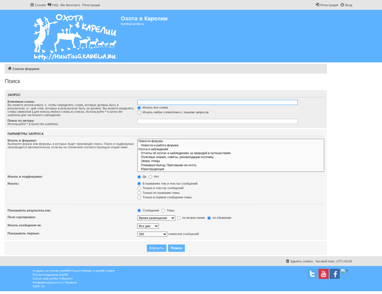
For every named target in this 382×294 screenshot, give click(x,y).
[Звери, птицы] (231, 161)
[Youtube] (324, 274)
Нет (156, 176)
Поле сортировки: (22, 217)
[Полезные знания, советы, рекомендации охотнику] (231, 157)
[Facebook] (335, 274)
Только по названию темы (161, 192)
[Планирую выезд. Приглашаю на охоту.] (231, 165)
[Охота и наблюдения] (231, 149)
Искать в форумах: (22, 140)
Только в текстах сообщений (162, 188)
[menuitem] (52, 5)
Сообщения (150, 210)
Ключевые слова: (21, 101)
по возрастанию (193, 217)
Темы (170, 210)
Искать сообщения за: (24, 225)
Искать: (13, 183)
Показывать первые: (24, 233)
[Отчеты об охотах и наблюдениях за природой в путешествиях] (231, 153)
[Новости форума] (231, 141)
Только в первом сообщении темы (167, 197)
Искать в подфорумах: (25, 176)
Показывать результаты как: (29, 210)
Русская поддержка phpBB (50, 274)
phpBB (64, 270)
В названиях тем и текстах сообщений (169, 183)
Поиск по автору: (21, 120)
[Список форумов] (75, 36)
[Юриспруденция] (231, 169)
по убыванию (221, 217)
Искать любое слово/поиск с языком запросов (175, 112)
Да (144, 176)
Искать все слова (155, 107)
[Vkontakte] (312, 274)
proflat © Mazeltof (61, 278)
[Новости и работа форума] (231, 145)
